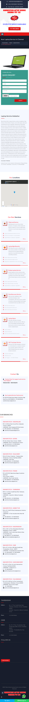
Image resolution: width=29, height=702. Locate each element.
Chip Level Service (13, 222)
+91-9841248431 (14, 28)
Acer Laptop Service (6, 44)
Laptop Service (16, 42)
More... (24, 238)
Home (11, 42)
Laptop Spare (12, 318)
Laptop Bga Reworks (14, 246)
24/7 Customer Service (14, 342)
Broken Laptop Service (14, 270)
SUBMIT (21, 100)
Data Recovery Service (14, 294)
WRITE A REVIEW (5, 660)
